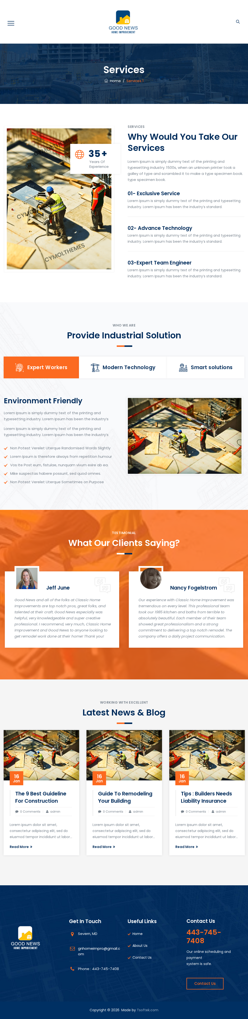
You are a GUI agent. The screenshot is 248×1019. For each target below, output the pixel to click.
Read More (19, 846)
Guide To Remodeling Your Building (125, 797)
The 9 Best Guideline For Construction (40, 797)
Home (114, 80)
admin (55, 811)
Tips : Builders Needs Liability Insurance (206, 797)
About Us (139, 945)
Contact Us (142, 957)
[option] (62, 608)
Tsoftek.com (147, 1010)
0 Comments (30, 811)
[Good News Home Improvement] (123, 22)
